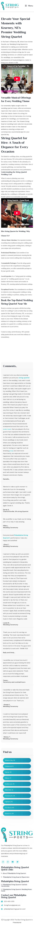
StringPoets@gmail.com (12, 905)
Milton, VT (8, 778)
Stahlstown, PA (9, 784)
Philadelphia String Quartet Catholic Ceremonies (14, 885)
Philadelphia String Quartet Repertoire (16, 877)
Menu (30, 6)
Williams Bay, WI (10, 760)
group (11, 451)
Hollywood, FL (9, 766)
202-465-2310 (9, 901)
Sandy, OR (8, 772)
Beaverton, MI (9, 813)
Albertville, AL (9, 790)
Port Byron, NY (9, 807)
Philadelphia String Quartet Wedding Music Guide (16, 890)
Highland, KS (9, 802)
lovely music (7, 429)
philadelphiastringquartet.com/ (14, 909)
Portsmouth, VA (10, 796)
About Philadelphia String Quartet (14, 873)
